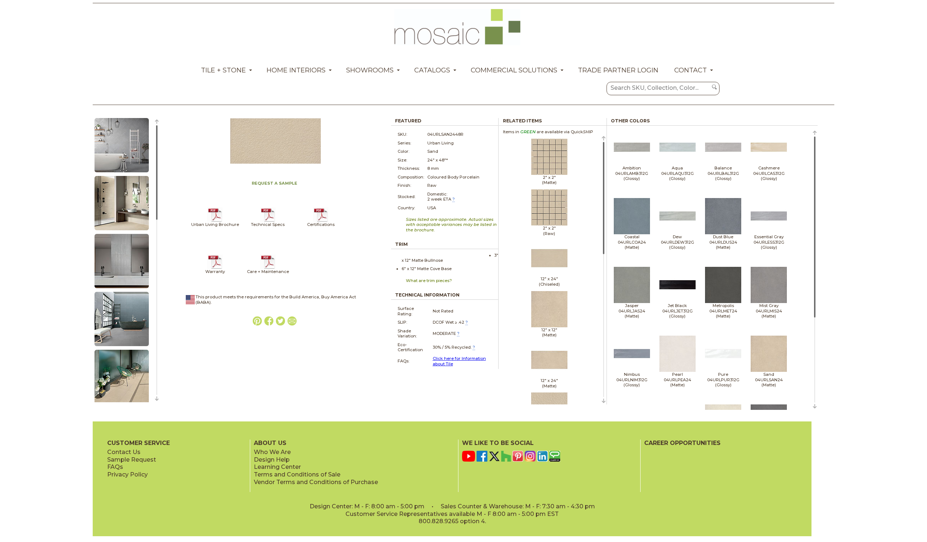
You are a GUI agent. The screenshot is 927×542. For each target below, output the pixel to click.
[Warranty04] (215, 267)
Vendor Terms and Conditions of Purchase (316, 482)
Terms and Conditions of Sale (297, 474)
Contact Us (123, 452)
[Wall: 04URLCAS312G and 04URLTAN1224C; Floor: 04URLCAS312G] (122, 230)
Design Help (272, 459)
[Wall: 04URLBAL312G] (122, 288)
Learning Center (277, 466)
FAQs (115, 466)
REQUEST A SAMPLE (274, 183)
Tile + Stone (223, 70)
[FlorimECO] (320, 220)
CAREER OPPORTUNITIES (682, 443)
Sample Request (131, 459)
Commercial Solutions (514, 70)
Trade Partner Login (618, 70)
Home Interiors (296, 70)
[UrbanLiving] (215, 220)
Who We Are (272, 452)
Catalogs (432, 70)
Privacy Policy (127, 474)
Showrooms (370, 70)
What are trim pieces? (429, 280)
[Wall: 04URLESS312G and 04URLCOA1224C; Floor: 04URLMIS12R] (122, 346)
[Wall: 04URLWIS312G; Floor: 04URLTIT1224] (122, 172)
